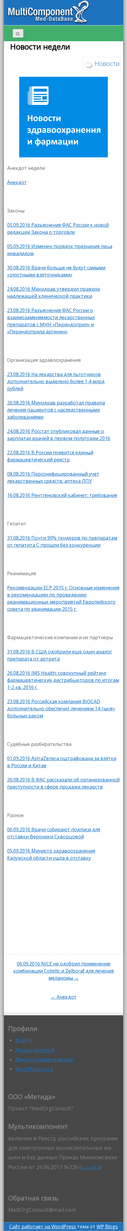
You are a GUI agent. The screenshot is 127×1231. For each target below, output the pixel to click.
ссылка (90, 1167)
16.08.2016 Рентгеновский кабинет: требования (62, 495)
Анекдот (17, 182)
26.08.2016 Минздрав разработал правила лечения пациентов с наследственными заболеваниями (56, 409)
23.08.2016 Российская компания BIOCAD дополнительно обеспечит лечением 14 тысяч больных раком (61, 708)
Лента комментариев (44, 1059)
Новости (107, 63)
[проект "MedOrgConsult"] (48, 12)
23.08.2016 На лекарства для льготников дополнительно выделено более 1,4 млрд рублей (56, 381)
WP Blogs (107, 1226)
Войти (23, 1040)
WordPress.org (34, 1068)
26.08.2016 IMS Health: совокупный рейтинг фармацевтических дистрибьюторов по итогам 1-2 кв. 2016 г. (63, 680)
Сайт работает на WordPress (42, 1226)
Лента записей (35, 1049)
